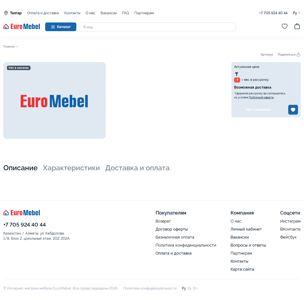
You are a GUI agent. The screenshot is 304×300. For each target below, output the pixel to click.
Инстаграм (290, 221)
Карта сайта (242, 269)
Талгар (16, 13)
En (195, 288)
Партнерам (144, 13)
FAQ (125, 13)
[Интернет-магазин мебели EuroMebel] (21, 28)
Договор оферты (172, 229)
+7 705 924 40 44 (273, 13)
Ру (295, 13)
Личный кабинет (246, 229)
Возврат (163, 221)
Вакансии (109, 13)
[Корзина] (297, 27)
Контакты (72, 13)
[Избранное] (284, 27)
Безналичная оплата (175, 237)
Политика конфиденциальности (186, 245)
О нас (90, 13)
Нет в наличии (258, 109)
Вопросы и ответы (248, 245)
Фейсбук (288, 237)
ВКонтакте (290, 229)
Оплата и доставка (43, 13)
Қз (189, 288)
